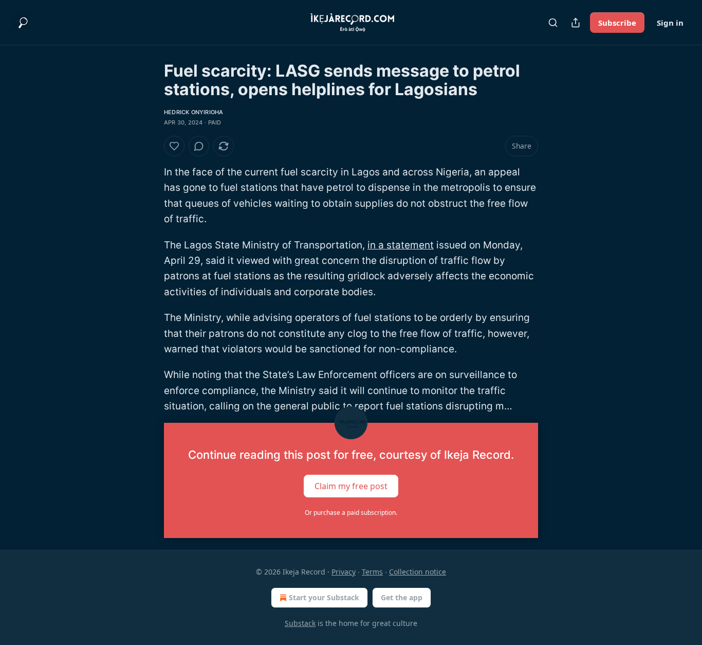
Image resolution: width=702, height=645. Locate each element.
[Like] (174, 146)
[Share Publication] (575, 22)
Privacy (343, 572)
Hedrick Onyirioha (193, 112)
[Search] (553, 22)
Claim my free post (351, 485)
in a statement (400, 245)
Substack (300, 623)
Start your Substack (324, 597)
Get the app (401, 597)
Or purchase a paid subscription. (351, 512)
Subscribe (617, 22)
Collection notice (417, 572)
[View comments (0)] (199, 146)
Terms (372, 572)
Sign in (670, 22)
